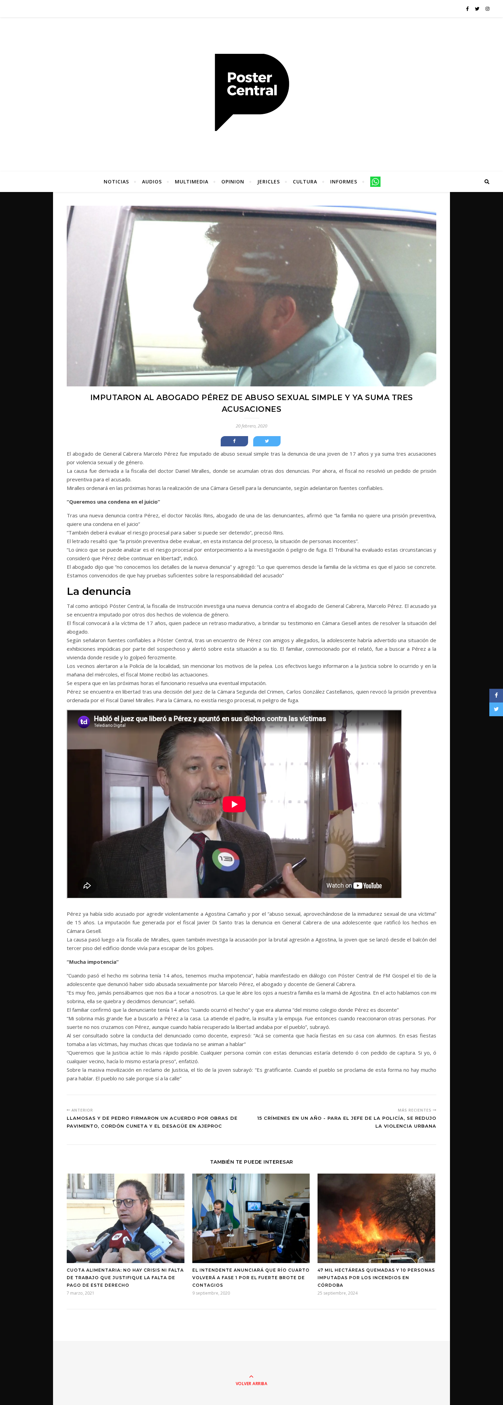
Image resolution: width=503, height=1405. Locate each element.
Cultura (305, 181)
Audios (152, 181)
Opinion (232, 181)
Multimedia (191, 181)
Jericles (268, 181)
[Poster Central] (251, 92)
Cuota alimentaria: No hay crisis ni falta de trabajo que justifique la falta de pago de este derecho (125, 1278)
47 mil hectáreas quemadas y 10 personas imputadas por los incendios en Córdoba (376, 1278)
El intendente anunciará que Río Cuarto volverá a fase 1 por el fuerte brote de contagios (251, 1278)
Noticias (116, 181)
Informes (343, 181)
